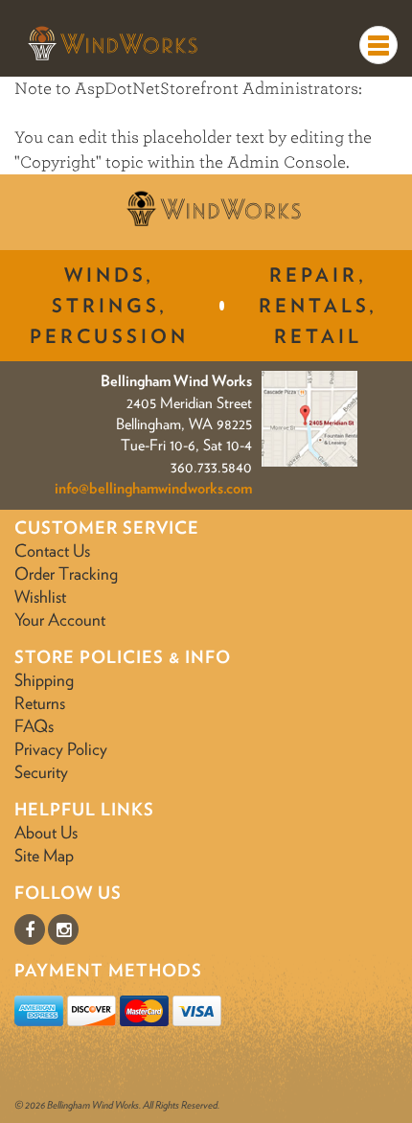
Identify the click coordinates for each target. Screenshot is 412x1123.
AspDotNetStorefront (157, 89)
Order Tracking (66, 573)
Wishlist (40, 596)
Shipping (44, 680)
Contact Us (52, 550)
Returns (39, 703)
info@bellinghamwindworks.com (153, 488)
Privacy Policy (60, 749)
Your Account (59, 619)
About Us (46, 832)
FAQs (34, 726)
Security (41, 772)
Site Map (44, 855)
